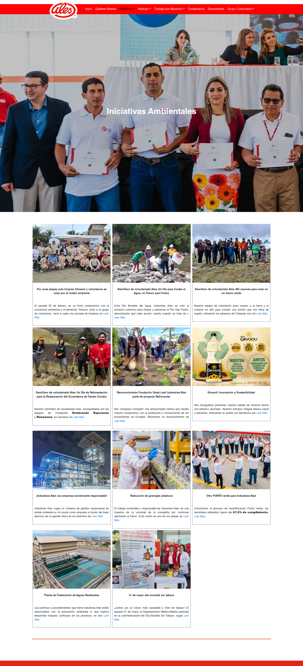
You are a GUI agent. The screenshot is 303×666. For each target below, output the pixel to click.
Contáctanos (196, 9)
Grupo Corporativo (240, 9)
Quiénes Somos (105, 9)
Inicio (88, 9)
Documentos (216, 9)
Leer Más (119, 317)
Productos (126, 9)
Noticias (143, 9)
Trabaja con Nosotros (168, 9)
